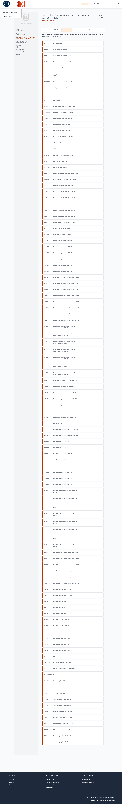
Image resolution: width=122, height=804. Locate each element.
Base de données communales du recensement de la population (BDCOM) (25, 38)
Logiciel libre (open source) (88, 785)
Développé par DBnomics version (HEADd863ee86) (103, 800)
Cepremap (11, 779)
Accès (99, 30)
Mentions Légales (86, 779)
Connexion (117, 4)
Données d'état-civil (7, 16)
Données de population (7, 13)
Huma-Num (12, 785)
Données (77, 30)
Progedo (105, 797)
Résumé (46, 30)
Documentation (88, 30)
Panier (110, 4)
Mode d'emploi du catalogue (98, 4)
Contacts (48, 790)
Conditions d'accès (50, 785)
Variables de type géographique (9, 12)
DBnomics (11, 782)
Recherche (85, 4)
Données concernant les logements (10, 15)
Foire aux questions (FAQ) (51, 787)
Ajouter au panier (101, 16)
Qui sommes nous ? (50, 779)
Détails (56, 30)
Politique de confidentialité (88, 782)
